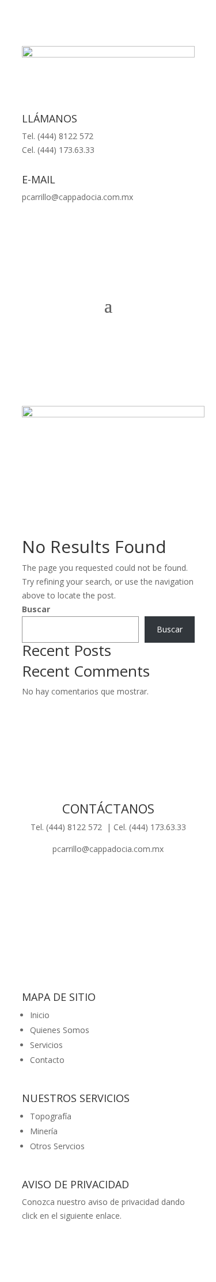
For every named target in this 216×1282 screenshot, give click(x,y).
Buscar (36, 609)
